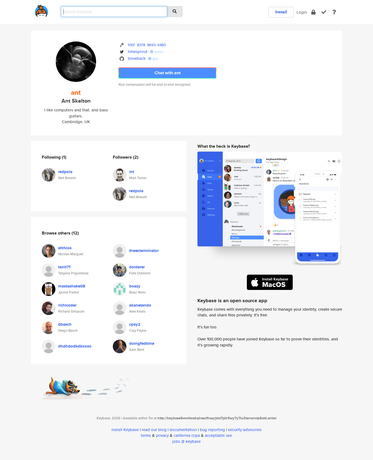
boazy (134, 286)
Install (281, 12)
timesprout (137, 51)
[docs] (334, 12)
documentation (183, 429)
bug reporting (212, 429)
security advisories (245, 429)
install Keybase (125, 429)
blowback (137, 58)
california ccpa (187, 435)
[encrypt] (313, 12)
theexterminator (144, 251)
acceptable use (218, 435)
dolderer (137, 267)
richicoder (67, 305)
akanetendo (140, 305)
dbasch (65, 324)
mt (131, 172)
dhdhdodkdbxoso (74, 346)
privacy (162, 435)
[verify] (323, 12)
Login (302, 12)
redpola (65, 172)
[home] (41, 10)
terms (146, 435)
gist (155, 58)
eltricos (65, 248)
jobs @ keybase (186, 441)
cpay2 (134, 324)
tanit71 (64, 267)
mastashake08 (71, 286)
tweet (158, 51)
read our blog (154, 429)
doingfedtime (141, 343)
